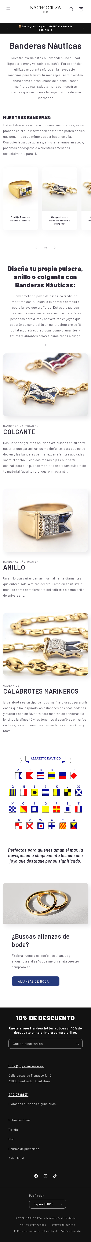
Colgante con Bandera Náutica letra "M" (59, 220)
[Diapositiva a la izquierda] (36, 247)
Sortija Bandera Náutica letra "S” (20, 218)
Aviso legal (16, 1158)
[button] (8, 9)
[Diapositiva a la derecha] (54, 247)
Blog (11, 1139)
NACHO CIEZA (34, 1218)
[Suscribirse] (77, 1044)
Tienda (13, 1129)
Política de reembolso (27, 1231)
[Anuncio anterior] (7, 28)
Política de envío (71, 1231)
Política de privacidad (23, 1149)
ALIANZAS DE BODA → (35, 981)
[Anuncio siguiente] (83, 28)
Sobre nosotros (19, 1120)
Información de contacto (61, 1218)
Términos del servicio (62, 1224)
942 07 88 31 (18, 1094)
